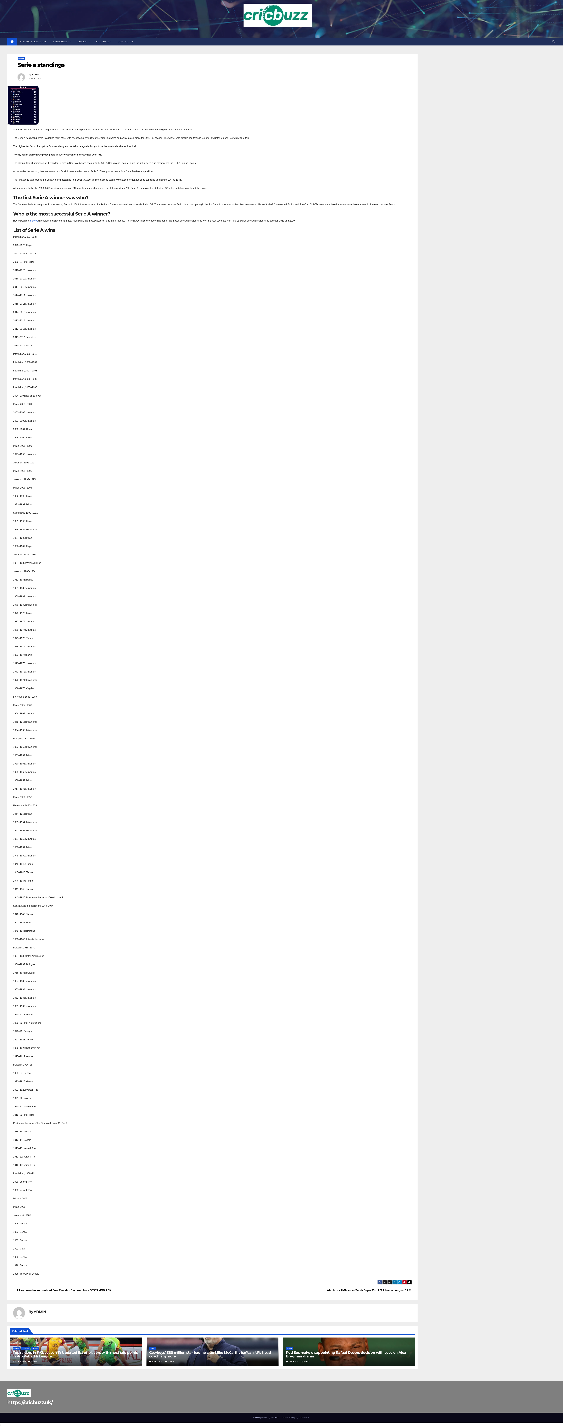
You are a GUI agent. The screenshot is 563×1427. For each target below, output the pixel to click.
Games (21, 58)
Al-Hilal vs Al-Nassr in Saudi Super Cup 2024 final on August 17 (368, 1290)
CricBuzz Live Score (33, 41)
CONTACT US (126, 41)
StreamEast (61, 41)
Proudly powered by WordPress (267, 1417)
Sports (35, 1348)
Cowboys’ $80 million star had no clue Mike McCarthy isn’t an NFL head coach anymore (210, 1354)
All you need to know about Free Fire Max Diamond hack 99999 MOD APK (63, 1290)
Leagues (25, 1348)
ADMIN (35, 74)
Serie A (34, 220)
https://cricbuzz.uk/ (30, 1402)
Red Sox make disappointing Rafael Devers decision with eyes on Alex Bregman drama (346, 1354)
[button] (553, 41)
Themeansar (304, 1417)
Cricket (83, 41)
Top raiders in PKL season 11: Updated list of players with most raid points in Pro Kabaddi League (75, 1354)
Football (103, 41)
